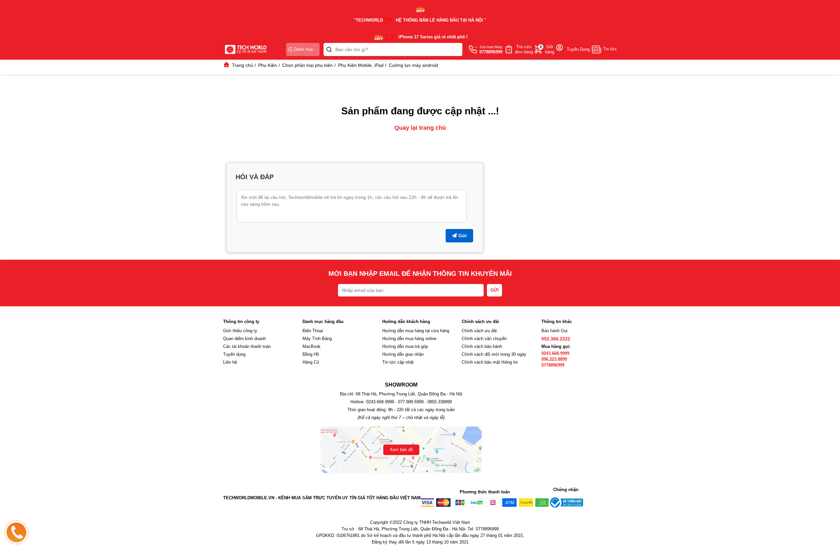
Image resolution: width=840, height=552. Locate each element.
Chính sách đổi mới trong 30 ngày (494, 354)
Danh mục (303, 49)
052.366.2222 (555, 338)
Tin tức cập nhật (398, 362)
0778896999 (552, 365)
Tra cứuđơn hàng (524, 49)
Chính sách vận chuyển (484, 338)
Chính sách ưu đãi (479, 330)
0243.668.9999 (555, 353)
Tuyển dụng (234, 354)
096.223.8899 (554, 359)
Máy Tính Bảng (317, 338)
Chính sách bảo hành (482, 346)
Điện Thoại (313, 330)
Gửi (462, 235)
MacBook (312, 346)
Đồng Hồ (311, 354)
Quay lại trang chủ (420, 127)
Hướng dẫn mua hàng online (409, 338)
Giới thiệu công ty (240, 330)
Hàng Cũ (311, 362)
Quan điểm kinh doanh (244, 338)
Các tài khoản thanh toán (247, 346)
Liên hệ (230, 362)
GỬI (495, 290)
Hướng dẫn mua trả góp (405, 346)
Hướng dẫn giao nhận (403, 354)
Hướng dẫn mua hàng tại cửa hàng (415, 330)
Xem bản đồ (401, 449)
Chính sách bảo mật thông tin (490, 362)
